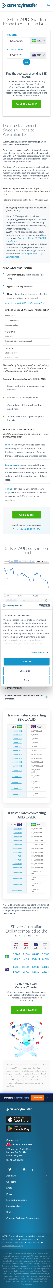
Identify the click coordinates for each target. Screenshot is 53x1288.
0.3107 (45, 954)
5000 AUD (18, 833)
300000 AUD (17, 890)
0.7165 (25, 967)
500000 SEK (17, 762)
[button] (48, 6)
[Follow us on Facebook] (16, 1169)
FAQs (9, 1187)
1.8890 (16, 971)
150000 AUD (17, 873)
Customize (25, 671)
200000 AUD (17, 878)
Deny (26, 680)
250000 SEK (17, 754)
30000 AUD (17, 848)
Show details (37, 652)
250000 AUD (17, 884)
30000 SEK (17, 739)
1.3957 (25, 971)
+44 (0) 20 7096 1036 (30, 529)
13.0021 (16, 958)
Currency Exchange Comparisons (22, 1218)
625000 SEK (17, 766)
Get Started (37, 1098)
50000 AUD (17, 860)
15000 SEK (17, 731)
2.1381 (45, 967)
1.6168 (35, 971)
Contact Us (12, 1140)
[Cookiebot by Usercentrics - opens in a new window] (38, 605)
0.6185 (35, 967)
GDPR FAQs (33, 1242)
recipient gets (15, 49)
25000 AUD (17, 844)
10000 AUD (17, 837)
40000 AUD (17, 852)
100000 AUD (17, 868)
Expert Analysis (13, 1206)
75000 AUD (17, 864)
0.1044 (26, 954)
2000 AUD (18, 829)
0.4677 (45, 971)
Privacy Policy (28, 1239)
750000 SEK (17, 771)
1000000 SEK (16, 783)
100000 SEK (17, 750)
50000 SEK (17, 743)
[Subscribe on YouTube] (24, 1169)
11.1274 (36, 958)
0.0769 (16, 954)
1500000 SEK (16, 795)
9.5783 (26, 958)
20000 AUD (17, 841)
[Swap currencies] (26, 61)
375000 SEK (17, 758)
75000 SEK (17, 747)
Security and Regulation (12, 1242)
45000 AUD (17, 856)
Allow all (26, 661)
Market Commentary (16, 1199)
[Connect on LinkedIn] (31, 1169)
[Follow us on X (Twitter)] (9, 1169)
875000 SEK (17, 777)
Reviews (10, 1212)
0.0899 (35, 954)
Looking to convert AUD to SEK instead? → (24, 303)
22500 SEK (17, 735)
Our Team (11, 1181)
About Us (11, 1175)
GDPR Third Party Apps (12, 1245)
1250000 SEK (16, 789)
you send (12, 35)
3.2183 (45, 958)
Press (9, 1193)
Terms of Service (9, 1239)
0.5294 (16, 967)
